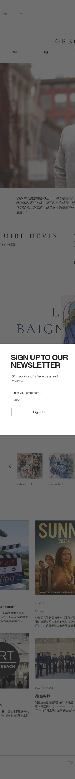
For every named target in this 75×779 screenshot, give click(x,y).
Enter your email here (25, 392)
